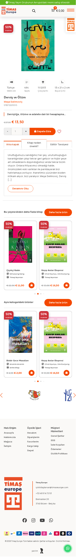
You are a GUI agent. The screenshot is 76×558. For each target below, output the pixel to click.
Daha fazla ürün (58, 212)
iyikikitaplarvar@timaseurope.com (52, 487)
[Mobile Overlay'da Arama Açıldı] (34, 10)
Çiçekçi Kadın (13, 270)
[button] (31, 285)
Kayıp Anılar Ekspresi (52, 270)
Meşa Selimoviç (13, 101)
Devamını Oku (20, 188)
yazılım (35, 551)
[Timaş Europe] (13, 493)
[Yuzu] (54, 395)
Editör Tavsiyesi (59, 144)
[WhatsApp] (51, 520)
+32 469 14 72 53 (44, 493)
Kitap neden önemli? (34, 144)
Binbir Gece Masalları (17, 360)
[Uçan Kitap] (19, 395)
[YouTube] (42, 520)
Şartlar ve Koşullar (47, 541)
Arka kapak (12, 144)
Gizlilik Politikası (63, 541)
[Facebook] (24, 520)
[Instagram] (33, 520)
